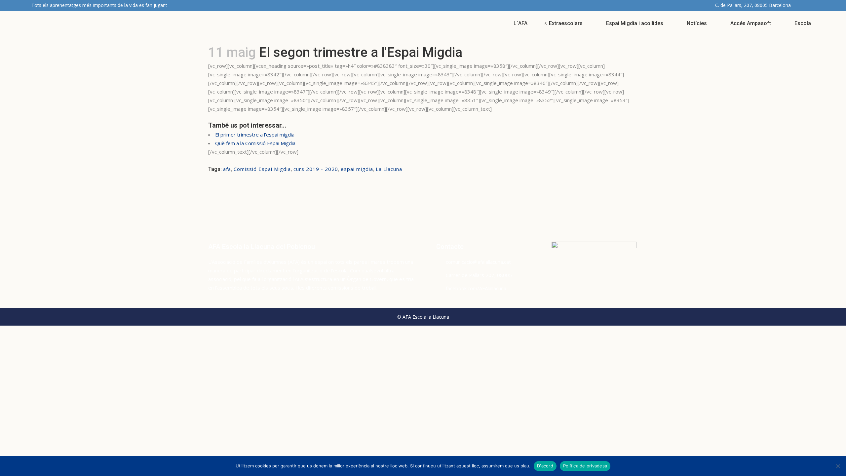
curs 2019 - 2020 (315, 169)
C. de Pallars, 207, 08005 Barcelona (753, 5)
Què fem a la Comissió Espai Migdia (255, 143)
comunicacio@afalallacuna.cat (478, 261)
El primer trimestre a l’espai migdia (254, 134)
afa (227, 169)
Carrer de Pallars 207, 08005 (479, 275)
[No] (837, 466)
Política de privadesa (585, 465)
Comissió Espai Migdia (262, 169)
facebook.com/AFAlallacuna (476, 288)
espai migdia (357, 169)
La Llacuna (389, 169)
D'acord (545, 465)
